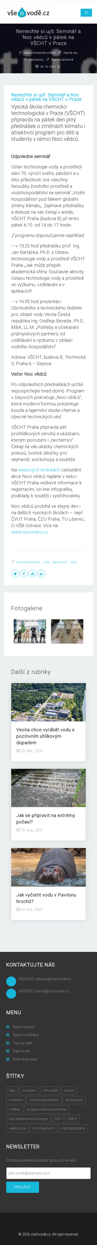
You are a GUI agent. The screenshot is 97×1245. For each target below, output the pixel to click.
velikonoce (17, 1128)
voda (46, 562)
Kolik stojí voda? (25, 1059)
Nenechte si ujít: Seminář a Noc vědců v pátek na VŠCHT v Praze (46, 97)
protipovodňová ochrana (46, 1109)
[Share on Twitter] (15, 574)
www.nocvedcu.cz (29, 532)
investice (16, 1100)
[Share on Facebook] (24, 574)
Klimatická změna (28, 562)
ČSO (57, 1119)
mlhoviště (50, 1090)
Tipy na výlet (22, 1043)
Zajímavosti (36, 60)
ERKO (72, 1119)
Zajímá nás (70, 53)
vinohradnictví (44, 1128)
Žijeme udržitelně (62, 60)
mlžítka (14, 1109)
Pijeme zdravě (23, 1027)
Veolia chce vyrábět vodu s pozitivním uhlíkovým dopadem (45, 736)
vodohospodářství (44, 1100)
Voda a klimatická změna (39, 53)
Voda (73, 562)
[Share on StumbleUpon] (33, 574)
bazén (69, 1090)
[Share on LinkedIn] (41, 574)
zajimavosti (59, 562)
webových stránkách (39, 470)
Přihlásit (22, 1187)
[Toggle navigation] (86, 13)
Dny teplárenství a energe (28, 1119)
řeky (12, 1090)
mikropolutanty (73, 1128)
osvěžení (29, 1090)
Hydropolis (74, 1100)
